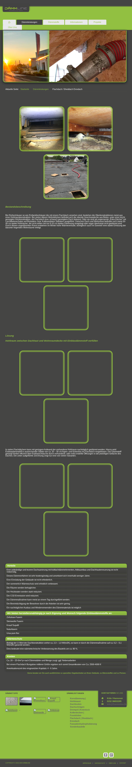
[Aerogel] (11, 701)
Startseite (24, 89)
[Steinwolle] (40, 711)
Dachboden (75, 704)
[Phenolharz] (40, 699)
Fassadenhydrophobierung (83, 724)
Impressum (87, 763)
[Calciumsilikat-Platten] (25, 701)
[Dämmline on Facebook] (105, 755)
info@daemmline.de (117, 704)
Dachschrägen (77, 707)
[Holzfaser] (11, 710)
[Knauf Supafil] (54, 699)
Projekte (97, 22)
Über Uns (12, 27)
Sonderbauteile (77, 727)
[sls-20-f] (19, 710)
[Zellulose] (53, 710)
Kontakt (122, 763)
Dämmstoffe (53, 22)
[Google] (111, 755)
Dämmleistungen (29, 22)
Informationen (76, 22)
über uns (112, 763)
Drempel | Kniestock (80, 710)
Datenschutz (100, 763)
